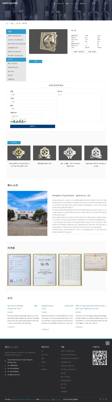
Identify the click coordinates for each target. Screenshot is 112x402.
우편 (12, 98)
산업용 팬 (11, 79)
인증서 (43, 362)
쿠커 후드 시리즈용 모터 (15, 55)
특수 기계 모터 (12, 63)
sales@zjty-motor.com (13, 374)
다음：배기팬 (92, 51)
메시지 (59, 91)
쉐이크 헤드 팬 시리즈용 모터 (17, 44)
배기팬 (18, 23)
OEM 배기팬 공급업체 (96, 202)
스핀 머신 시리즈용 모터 (15, 40)
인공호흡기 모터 (13, 47)
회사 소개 (60, 3)
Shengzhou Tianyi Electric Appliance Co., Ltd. (23, 399)
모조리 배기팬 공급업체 (70, 399)
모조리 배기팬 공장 (81, 202)
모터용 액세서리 (13, 67)
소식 (76, 3)
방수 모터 (11, 71)
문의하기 (82, 3)
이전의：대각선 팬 (79, 51)
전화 (11, 105)
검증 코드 (13, 112)
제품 (67, 3)
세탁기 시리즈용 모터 (14, 36)
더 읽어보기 (11, 327)
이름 (11, 91)
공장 (42, 358)
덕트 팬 (10, 75)
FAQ (71, 3)
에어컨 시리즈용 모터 (14, 51)
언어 (93, 3)
